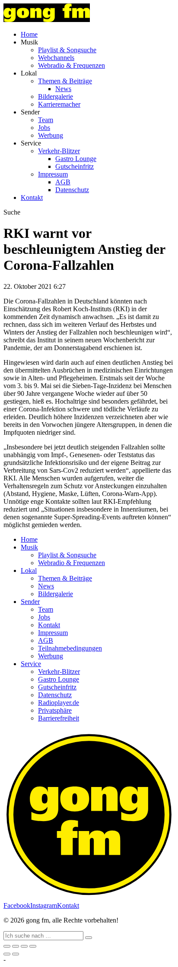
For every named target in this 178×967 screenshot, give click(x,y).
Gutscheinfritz (74, 166)
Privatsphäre (55, 710)
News (63, 88)
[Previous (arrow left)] (6, 954)
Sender (30, 601)
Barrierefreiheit (58, 718)
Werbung (50, 135)
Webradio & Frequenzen (71, 65)
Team (45, 119)
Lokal (29, 570)
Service (31, 663)
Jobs (44, 127)
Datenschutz (72, 189)
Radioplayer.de (58, 702)
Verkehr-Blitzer (59, 151)
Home (29, 34)
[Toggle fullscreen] (24, 946)
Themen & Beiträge (65, 81)
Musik (29, 547)
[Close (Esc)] (6, 946)
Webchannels (56, 57)
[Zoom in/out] (32, 946)
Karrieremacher (59, 104)
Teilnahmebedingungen (70, 648)
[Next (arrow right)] (15, 954)
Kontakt (32, 197)
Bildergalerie (55, 96)
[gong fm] (46, 19)
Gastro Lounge (75, 158)
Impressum (53, 174)
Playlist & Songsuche (67, 50)
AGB (62, 182)
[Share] (15, 946)
